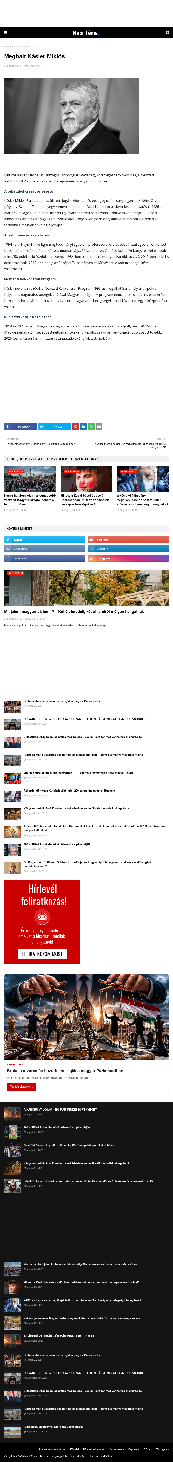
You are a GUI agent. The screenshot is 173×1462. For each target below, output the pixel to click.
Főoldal (8, 46)
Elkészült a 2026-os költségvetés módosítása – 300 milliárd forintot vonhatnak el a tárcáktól (83, 737)
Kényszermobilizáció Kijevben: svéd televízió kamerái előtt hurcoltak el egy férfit (76, 808)
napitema (12, 65)
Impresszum (117, 1449)
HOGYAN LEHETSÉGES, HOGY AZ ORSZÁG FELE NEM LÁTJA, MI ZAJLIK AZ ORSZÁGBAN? (84, 719)
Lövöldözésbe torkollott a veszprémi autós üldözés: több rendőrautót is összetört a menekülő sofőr (89, 1181)
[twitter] (44, 539)
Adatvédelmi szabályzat (52, 1449)
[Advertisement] (86, 13)
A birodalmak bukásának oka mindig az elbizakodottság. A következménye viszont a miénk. (84, 755)
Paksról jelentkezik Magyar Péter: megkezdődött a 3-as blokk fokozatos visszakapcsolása (82, 1318)
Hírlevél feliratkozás (94, 1449)
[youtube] (128, 539)
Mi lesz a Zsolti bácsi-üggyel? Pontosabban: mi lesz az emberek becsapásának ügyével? (85, 499)
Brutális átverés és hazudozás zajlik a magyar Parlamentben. (63, 701)
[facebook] (44, 558)
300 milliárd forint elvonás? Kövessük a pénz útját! (57, 844)
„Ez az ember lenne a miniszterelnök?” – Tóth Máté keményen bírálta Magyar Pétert (78, 773)
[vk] (44, 548)
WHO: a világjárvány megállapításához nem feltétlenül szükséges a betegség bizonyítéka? (142, 499)
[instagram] (128, 558)
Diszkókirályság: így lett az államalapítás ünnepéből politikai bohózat (69, 1145)
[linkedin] (128, 548)
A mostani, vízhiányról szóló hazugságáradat (53, 1426)
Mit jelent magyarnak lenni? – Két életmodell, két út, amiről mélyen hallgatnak (74, 611)
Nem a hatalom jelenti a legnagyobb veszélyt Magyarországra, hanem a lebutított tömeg (30, 499)
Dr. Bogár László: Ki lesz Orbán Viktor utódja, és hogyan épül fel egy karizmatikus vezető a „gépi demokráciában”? (87, 864)
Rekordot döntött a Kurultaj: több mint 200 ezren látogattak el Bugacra (69, 790)
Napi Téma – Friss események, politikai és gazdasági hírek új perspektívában (68, 1456)
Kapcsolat (133, 1449)
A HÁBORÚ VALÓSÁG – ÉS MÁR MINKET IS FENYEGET (60, 1109)
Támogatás (162, 1449)
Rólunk (148, 1449)
